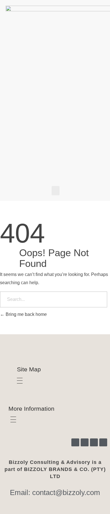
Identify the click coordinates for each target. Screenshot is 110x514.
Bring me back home (26, 314)
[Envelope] (103, 442)
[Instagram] (75, 442)
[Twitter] (94, 442)
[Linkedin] (85, 442)
